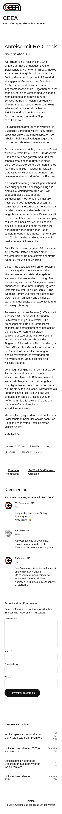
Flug (47, 446)
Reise (27, 54)
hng (17, 507)
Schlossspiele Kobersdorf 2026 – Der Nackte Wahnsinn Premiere (24, 736)
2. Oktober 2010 (22, 558)
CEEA (10, 18)
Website (8, 677)
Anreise (22, 446)
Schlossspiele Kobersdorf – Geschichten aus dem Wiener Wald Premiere (22, 764)
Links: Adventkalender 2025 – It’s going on (22, 750)
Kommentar (11, 618)
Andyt (17, 534)
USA (38, 452)
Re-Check (26, 452)
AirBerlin (10, 446)
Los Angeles (12, 452)
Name (8, 651)
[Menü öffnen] (5, 29)
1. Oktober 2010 (22, 530)
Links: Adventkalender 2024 (18, 778)
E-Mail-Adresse (12, 664)
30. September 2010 (24, 503)
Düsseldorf (35, 446)
